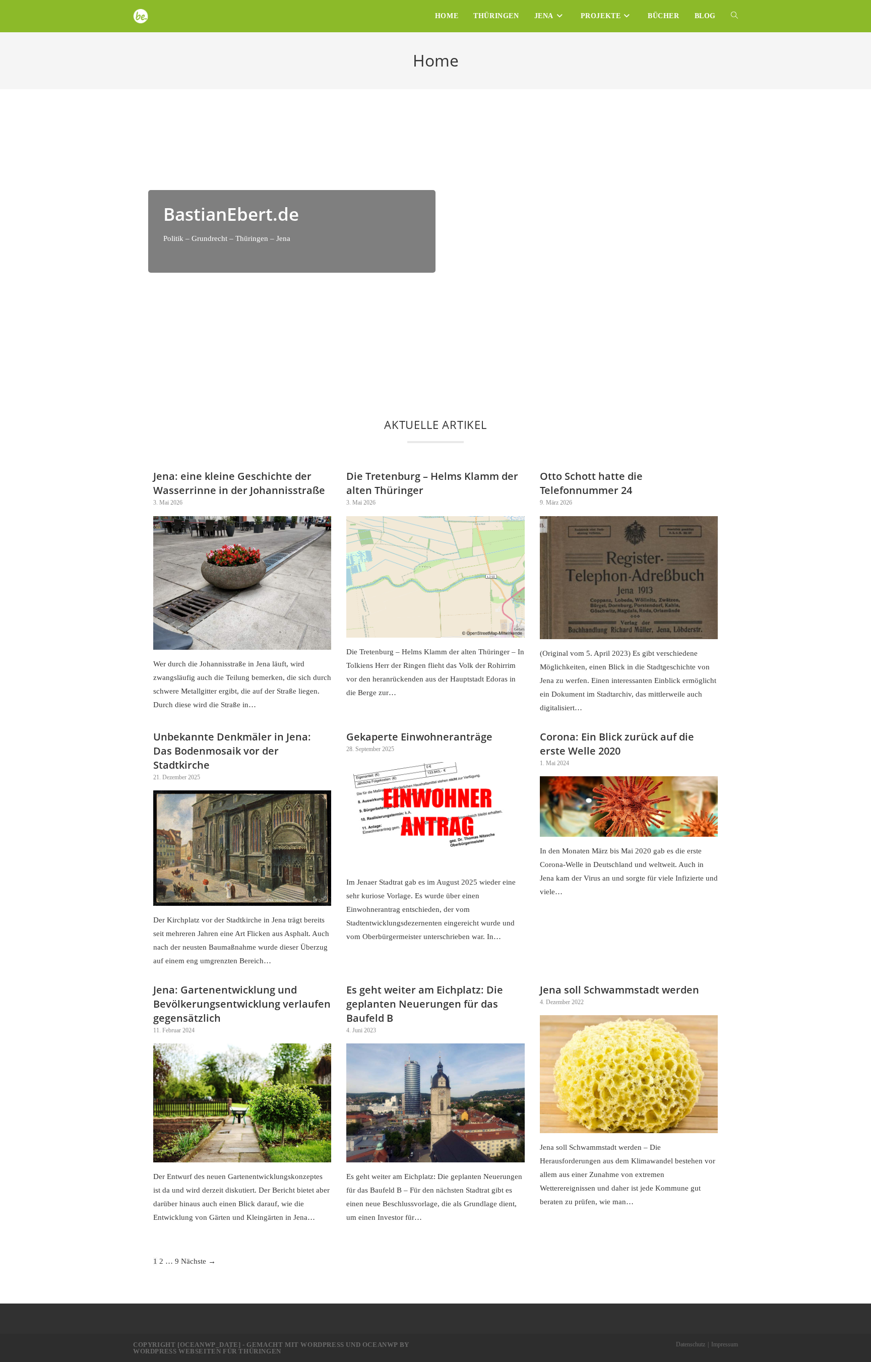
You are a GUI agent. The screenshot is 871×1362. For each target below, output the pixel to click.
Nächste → (198, 1261)
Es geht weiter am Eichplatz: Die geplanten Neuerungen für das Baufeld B (424, 1004)
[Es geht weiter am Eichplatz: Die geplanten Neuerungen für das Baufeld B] (435, 1155)
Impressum (724, 1344)
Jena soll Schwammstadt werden (619, 990)
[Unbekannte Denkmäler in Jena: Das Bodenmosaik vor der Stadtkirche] (242, 899)
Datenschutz (690, 1344)
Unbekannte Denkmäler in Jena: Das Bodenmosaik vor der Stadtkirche (232, 751)
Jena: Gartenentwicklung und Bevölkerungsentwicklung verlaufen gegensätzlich (242, 1004)
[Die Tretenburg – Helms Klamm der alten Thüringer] (435, 631)
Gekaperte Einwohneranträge (419, 737)
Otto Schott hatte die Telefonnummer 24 (591, 483)
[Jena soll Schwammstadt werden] (629, 1126)
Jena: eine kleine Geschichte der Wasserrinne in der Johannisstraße (239, 483)
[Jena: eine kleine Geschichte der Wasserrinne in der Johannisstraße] (242, 643)
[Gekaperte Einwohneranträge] (435, 861)
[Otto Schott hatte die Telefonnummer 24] (629, 632)
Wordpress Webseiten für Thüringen (207, 1351)
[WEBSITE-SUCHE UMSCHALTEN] (734, 16)
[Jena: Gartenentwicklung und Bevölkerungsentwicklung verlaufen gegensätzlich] (242, 1155)
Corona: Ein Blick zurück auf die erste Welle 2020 (617, 744)
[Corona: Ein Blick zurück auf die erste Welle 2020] (629, 830)
